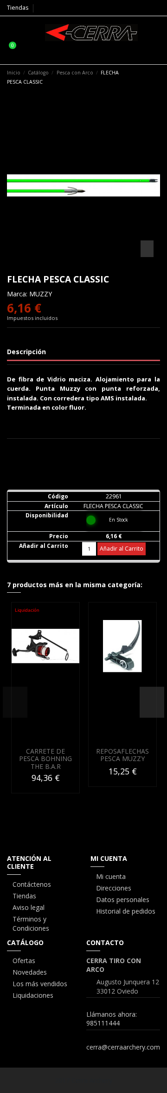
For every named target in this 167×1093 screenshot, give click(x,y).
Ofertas (24, 960)
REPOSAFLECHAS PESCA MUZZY (122, 755)
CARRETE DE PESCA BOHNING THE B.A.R (45, 759)
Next (152, 702)
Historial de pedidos (125, 911)
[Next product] (156, 76)
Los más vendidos (40, 983)
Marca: (17, 293)
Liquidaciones (33, 995)
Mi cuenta (111, 876)
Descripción (26, 351)
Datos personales (122, 899)
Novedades (30, 972)
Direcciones (113, 888)
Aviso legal (29, 907)
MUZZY (40, 293)
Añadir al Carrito (121, 549)
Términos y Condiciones (31, 924)
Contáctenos (32, 884)
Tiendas (17, 8)
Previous (15, 702)
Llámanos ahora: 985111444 (111, 1019)
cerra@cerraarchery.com (123, 1047)
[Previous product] (148, 76)
